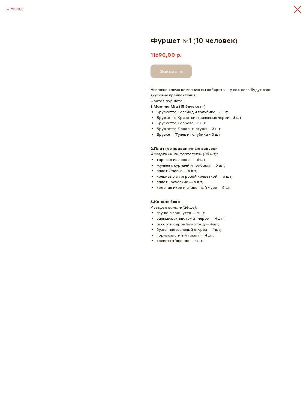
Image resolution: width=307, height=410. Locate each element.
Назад (16, 8)
